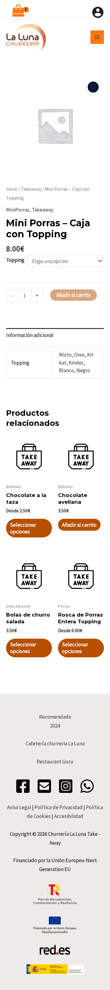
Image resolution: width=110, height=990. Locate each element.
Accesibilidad (68, 816)
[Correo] (44, 786)
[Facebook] (23, 786)
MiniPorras (17, 209)
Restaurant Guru (55, 761)
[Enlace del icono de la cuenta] (98, 12)
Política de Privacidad (58, 807)
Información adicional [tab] (29, 335)
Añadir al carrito (73, 295)
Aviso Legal (19, 807)
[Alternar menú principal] (97, 37)
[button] (93, 87)
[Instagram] (65, 786)
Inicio (11, 189)
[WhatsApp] (87, 786)
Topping (15, 260)
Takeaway (31, 189)
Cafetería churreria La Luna (55, 743)
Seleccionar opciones (23, 528)
